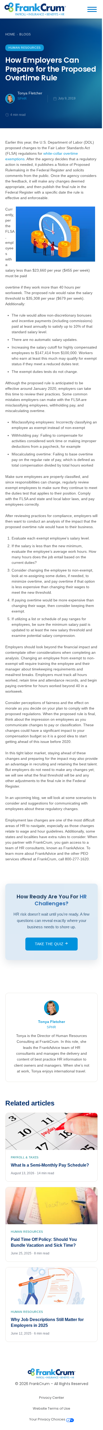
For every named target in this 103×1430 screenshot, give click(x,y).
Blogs (25, 34)
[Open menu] (94, 9)
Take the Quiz (50, 944)
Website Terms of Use (51, 1408)
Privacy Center (51, 1397)
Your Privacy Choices (47, 1419)
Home (10, 34)
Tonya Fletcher (29, 93)
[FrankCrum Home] (35, 9)
